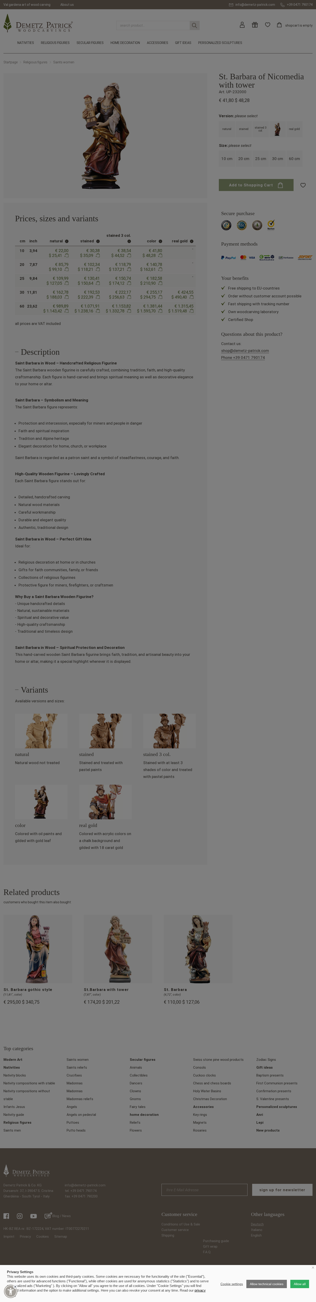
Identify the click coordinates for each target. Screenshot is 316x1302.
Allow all (300, 1284)
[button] (11, 1291)
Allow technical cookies (266, 1284)
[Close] (15, 1287)
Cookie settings (231, 1284)
